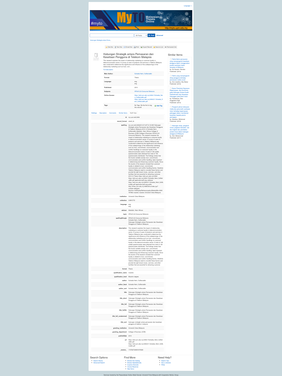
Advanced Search (99, 363)
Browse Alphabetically (134, 363)
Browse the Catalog (133, 361)
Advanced (159, 35)
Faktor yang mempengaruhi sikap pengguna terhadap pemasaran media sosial (179, 78)
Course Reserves (132, 367)
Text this (119, 47)
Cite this (110, 47)
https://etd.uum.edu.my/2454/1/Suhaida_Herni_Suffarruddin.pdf (149, 96)
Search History (98, 361)
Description (103, 113)
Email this (129, 47)
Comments (112, 113)
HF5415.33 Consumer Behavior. (145, 91)
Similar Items (123, 113)
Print (137, 47)
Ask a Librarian (166, 363)
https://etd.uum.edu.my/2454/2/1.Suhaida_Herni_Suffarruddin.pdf (149, 100)
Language (187, 6)
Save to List (159, 47)
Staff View (133, 113)
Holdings (94, 113)
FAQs (163, 365)
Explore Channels (133, 365)
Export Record (147, 47)
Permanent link (171, 47)
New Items (130, 369)
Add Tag (159, 106)
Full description (108, 69)
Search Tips (165, 361)
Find (152, 35)
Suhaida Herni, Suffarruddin (143, 74)
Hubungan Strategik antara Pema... (100, 40)
